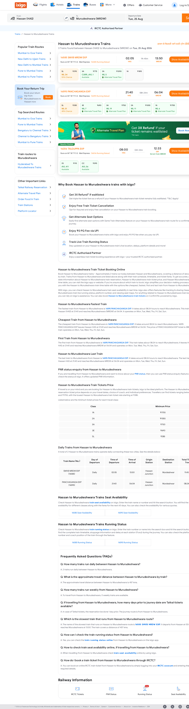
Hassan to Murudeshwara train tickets (127, 296)
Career (103, 706)
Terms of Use (94, 706)
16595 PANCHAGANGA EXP (118, 308)
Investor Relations (138, 706)
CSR (148, 706)
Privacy (85, 706)
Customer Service (114, 706)
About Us (127, 706)
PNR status (140, 374)
